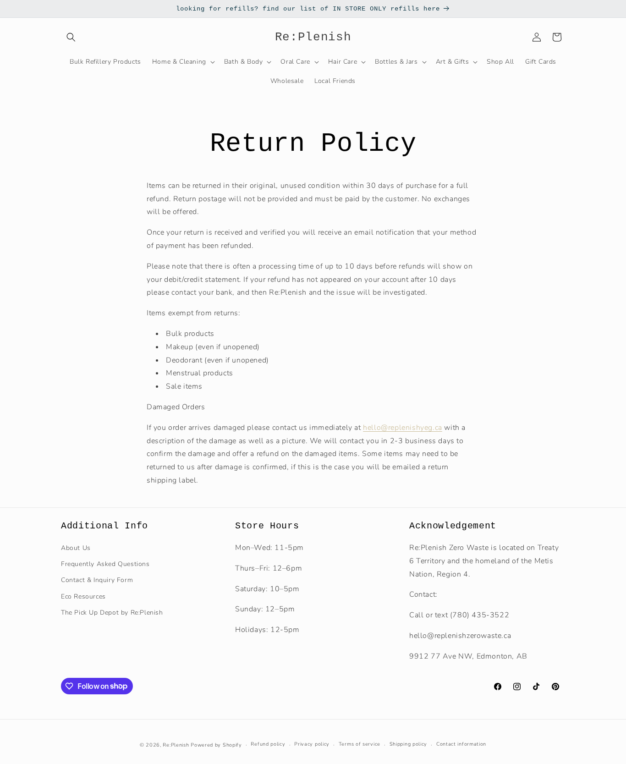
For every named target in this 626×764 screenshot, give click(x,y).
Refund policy (268, 744)
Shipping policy (409, 744)
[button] (71, 37)
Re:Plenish (176, 745)
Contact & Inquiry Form (97, 580)
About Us (76, 548)
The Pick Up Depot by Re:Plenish (112, 612)
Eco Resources (83, 596)
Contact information (461, 744)
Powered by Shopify (216, 745)
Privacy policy (311, 744)
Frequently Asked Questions (105, 564)
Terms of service (359, 744)
